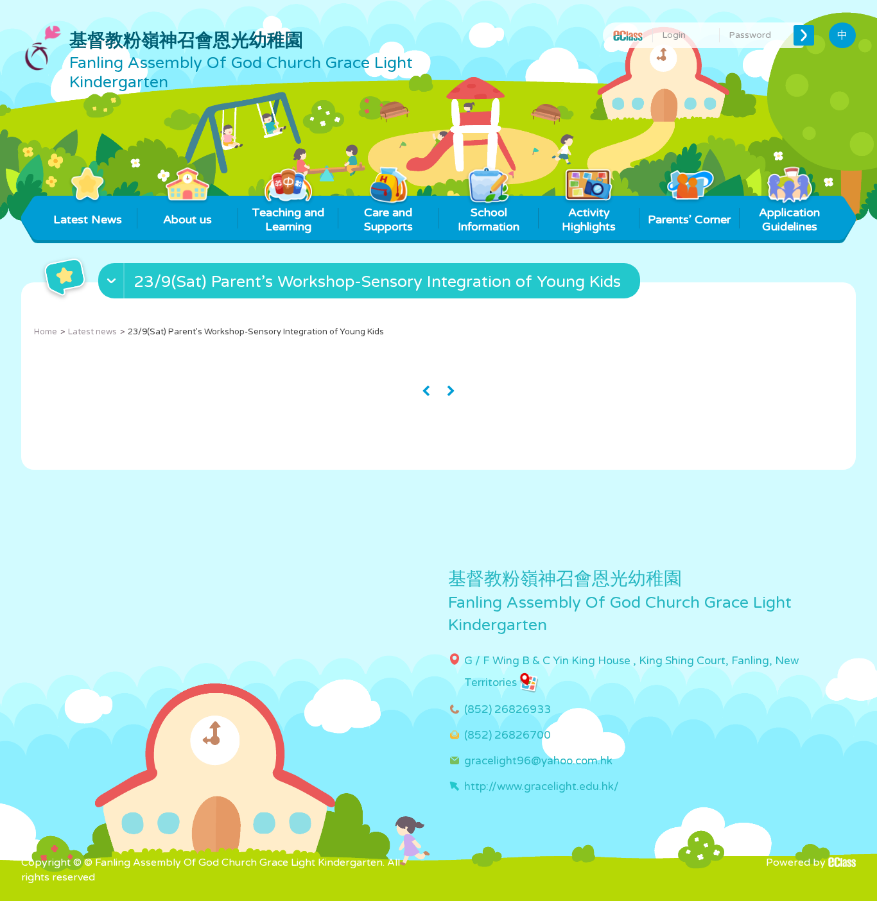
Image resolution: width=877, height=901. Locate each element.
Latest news (92, 332)
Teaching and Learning (288, 219)
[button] (370, 283)
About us (187, 219)
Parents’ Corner (689, 219)
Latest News (87, 219)
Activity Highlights (589, 219)
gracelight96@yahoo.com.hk (538, 761)
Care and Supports (388, 219)
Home (45, 332)
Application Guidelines (789, 219)
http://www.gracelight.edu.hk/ (541, 786)
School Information (488, 219)
